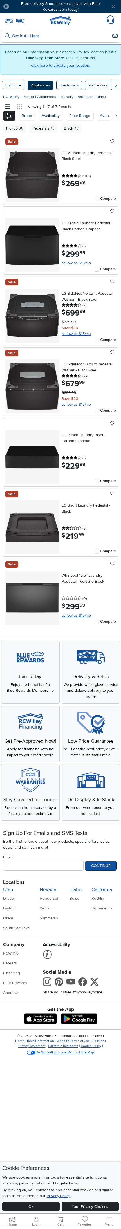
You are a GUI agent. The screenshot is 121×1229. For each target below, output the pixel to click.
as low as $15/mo (76, 263)
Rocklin (97, 898)
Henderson (49, 898)
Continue (101, 865)
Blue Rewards (15, 982)
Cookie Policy (91, 1046)
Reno (44, 908)
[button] (23, 6)
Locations (13, 882)
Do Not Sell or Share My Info (57, 1052)
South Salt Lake (16, 928)
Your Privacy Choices (90, 1206)
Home (19, 1041)
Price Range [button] (79, 115)
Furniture (13, 85)
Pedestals (86, 96)
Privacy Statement (32, 1046)
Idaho (76, 890)
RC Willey (11, 96)
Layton (9, 908)
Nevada (48, 890)
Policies (98, 1041)
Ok (30, 1206)
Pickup (29, 96)
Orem (8, 918)
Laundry (67, 96)
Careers (10, 963)
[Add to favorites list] (112, 141)
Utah (8, 890)
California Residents (63, 1046)
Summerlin (49, 918)
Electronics (69, 85)
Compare (108, 198)
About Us (11, 992)
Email (7, 857)
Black (101, 96)
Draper (9, 898)
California (101, 890)
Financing (11, 973)
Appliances (40, 85)
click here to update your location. (60, 65)
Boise (74, 898)
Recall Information (40, 1041)
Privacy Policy (58, 1195)
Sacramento (101, 908)
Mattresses (97, 85)
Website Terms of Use (73, 1041)
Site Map (87, 1052)
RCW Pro (11, 953)
